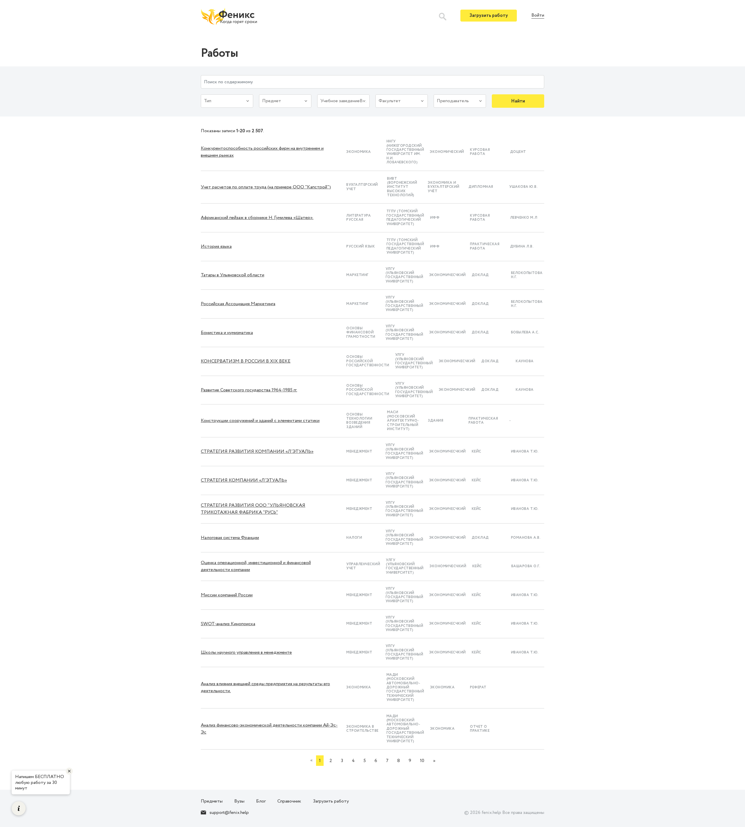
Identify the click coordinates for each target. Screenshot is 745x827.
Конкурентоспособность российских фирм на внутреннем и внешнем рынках (262, 152)
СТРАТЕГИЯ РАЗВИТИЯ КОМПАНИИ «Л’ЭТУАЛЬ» (257, 451)
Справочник (289, 801)
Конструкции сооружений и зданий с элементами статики (260, 420)
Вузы (239, 801)
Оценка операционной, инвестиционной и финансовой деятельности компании (256, 566)
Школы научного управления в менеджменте (246, 652)
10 (422, 760)
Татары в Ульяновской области (232, 275)
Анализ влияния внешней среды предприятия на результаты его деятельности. (265, 687)
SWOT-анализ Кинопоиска (228, 624)
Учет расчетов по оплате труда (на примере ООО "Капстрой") (266, 187)
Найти (518, 101)
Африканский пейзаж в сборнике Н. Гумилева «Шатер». (257, 217)
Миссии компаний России (227, 595)
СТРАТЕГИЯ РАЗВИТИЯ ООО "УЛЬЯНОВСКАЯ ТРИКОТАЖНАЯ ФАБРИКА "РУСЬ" (253, 509)
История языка (216, 246)
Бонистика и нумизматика (227, 332)
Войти (537, 16)
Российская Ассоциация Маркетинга (238, 304)
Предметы (212, 801)
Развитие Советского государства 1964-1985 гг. (249, 390)
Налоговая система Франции (230, 537)
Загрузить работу (488, 15)
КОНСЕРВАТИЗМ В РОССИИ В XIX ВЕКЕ (245, 361)
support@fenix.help (229, 812)
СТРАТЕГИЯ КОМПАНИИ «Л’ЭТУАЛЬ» (244, 480)
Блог (261, 801)
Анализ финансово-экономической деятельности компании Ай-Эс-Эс (269, 729)
